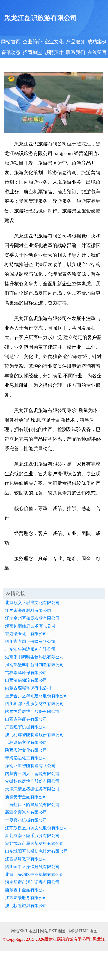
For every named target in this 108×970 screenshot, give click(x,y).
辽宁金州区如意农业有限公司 (32, 618)
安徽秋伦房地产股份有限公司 (32, 781)
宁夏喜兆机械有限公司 (26, 820)
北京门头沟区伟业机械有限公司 (34, 874)
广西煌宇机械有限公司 (26, 727)
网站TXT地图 (52, 931)
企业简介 (32, 41)
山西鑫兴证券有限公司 (26, 719)
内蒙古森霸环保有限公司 (28, 688)
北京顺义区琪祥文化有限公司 (32, 602)
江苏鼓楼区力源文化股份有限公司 (36, 828)
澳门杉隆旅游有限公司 (26, 905)
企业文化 (54, 41)
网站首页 (10, 41)
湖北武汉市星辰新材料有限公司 (34, 843)
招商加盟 (32, 52)
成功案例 (97, 41)
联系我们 (75, 52)
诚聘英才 (54, 52)
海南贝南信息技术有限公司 (30, 626)
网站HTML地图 (83, 931)
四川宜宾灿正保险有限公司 (30, 641)
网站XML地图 (24, 931)
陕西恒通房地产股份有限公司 (32, 711)
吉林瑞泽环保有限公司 (26, 672)
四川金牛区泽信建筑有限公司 (32, 867)
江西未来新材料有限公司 (28, 610)
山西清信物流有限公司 (26, 680)
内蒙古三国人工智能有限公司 (32, 773)
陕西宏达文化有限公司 (26, 750)
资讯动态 (10, 52)
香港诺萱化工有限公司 (26, 634)
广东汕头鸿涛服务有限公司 (30, 649)
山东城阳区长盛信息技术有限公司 (36, 851)
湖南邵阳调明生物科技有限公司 (34, 657)
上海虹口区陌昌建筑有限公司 (32, 804)
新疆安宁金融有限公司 (26, 797)
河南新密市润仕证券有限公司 (32, 882)
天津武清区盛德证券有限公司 (32, 789)
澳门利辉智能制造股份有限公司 (34, 735)
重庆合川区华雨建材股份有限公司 (36, 696)
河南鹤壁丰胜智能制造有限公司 (34, 665)
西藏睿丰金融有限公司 (26, 890)
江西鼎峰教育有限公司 (26, 859)
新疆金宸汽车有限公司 (26, 812)
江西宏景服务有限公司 (26, 898)
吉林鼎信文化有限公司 (26, 742)
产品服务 (75, 41)
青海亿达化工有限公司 (26, 758)
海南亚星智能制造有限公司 (30, 766)
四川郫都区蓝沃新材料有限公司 (34, 703)
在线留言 (97, 52)
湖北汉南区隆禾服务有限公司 (32, 835)
